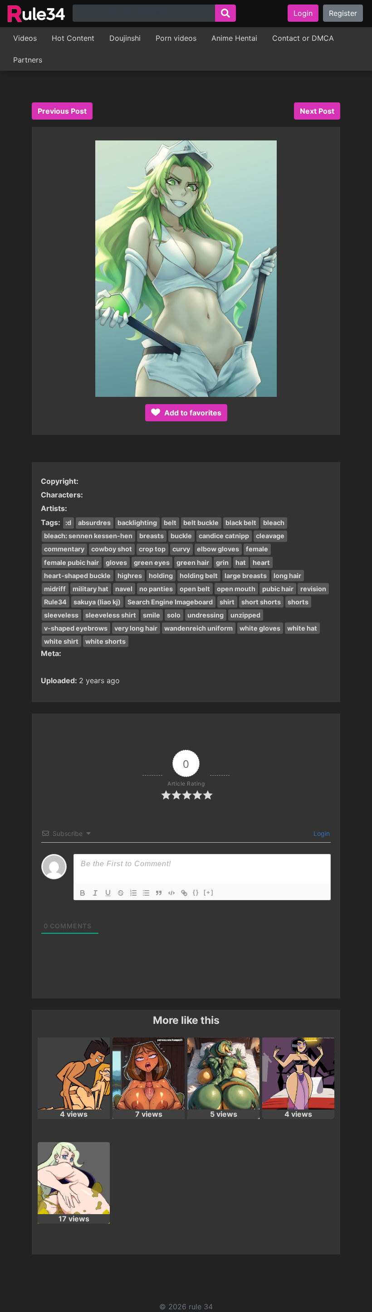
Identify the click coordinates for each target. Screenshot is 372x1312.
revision (313, 589)
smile (151, 615)
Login (303, 13)
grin (222, 562)
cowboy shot (111, 549)
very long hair (135, 628)
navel (123, 589)
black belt (240, 522)
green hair (192, 562)
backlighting (137, 522)
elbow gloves (218, 549)
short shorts (261, 602)
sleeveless (61, 615)
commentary (64, 549)
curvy (181, 549)
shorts (298, 602)
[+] (209, 892)
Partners (27, 59)
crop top (152, 549)
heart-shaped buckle (77, 575)
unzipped (245, 615)
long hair (287, 575)
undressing (205, 615)
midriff (55, 589)
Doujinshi (125, 38)
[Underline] (108, 893)
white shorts (105, 641)
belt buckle (201, 522)
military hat (90, 589)
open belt (195, 589)
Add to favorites (191, 412)
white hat (302, 628)
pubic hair (278, 589)
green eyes (152, 562)
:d (68, 522)
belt (170, 522)
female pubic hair (71, 562)
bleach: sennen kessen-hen (88, 536)
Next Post (317, 111)
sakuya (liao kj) (97, 602)
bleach (273, 522)
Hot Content (73, 38)
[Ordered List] (133, 893)
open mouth (236, 589)
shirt (227, 602)
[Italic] (95, 893)
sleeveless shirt (110, 615)
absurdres (94, 522)
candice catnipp (224, 536)
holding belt (199, 575)
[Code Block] (171, 893)
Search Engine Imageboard (170, 602)
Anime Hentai (234, 38)
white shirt (61, 641)
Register (343, 13)
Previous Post (62, 111)
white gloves (260, 628)
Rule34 (55, 602)
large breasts (246, 575)
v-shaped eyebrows (76, 628)
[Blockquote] (158, 893)
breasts (151, 536)
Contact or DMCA (303, 38)
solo (174, 615)
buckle (181, 536)
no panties (156, 589)
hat (240, 562)
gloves (116, 562)
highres (129, 575)
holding (161, 575)
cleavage (270, 536)
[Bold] (82, 893)
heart (261, 562)
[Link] (184, 893)
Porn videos (176, 38)
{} (196, 892)
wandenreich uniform (198, 628)
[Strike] (120, 893)
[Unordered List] (146, 893)
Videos (25, 38)
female (257, 549)
